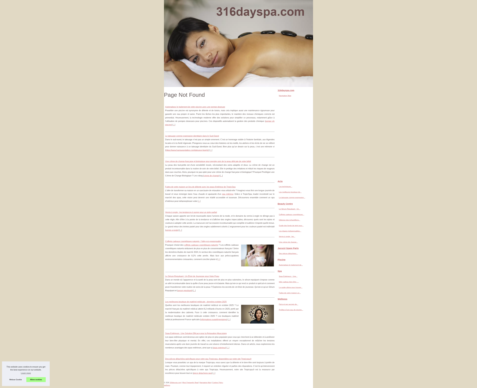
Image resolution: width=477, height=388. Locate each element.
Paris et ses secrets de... (288, 304)
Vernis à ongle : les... (287, 236)
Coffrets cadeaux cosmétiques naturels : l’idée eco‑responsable (193, 241)
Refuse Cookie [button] (15, 380)
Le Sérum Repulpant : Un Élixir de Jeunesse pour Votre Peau (192, 276)
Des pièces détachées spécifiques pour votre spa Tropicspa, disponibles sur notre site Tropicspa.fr (208, 359)
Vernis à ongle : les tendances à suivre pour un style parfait (191, 212)
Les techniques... (285, 187)
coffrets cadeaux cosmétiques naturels (201, 245)
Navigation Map (285, 96)
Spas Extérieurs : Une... (288, 276)
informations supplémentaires (214, 319)
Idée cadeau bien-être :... (289, 282)
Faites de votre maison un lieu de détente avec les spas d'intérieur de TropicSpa (200, 187)
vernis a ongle (172, 230)
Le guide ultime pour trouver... (290, 287)
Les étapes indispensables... (290, 231)
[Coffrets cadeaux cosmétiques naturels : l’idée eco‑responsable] (257, 255)
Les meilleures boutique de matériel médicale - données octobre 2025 (196, 302)
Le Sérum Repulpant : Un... (289, 209)
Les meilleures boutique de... (290, 192)
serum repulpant (185, 291)
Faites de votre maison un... (290, 293)
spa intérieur (227, 194)
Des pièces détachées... (288, 253)
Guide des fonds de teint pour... (291, 226)
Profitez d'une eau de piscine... (291, 310)
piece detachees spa (202, 373)
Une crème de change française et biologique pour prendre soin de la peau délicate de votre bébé (208, 161)
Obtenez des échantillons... (289, 220)
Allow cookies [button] (36, 380)
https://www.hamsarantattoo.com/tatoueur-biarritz (187, 150)
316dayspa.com (175, 383)
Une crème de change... (288, 242)
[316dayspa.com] (238, 43)
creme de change (211, 176)
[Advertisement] (294, 139)
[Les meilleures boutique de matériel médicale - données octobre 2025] (257, 314)
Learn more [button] (26, 373)
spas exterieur (219, 348)
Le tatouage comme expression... (292, 197)
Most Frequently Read (190, 383)
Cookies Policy (217, 383)
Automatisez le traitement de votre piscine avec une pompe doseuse (195, 107)
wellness (167, 385)
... (174, 125)
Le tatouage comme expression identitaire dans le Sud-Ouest (192, 136)
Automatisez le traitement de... (291, 265)
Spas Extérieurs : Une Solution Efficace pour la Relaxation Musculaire (196, 333)
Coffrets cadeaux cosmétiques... (291, 214)
